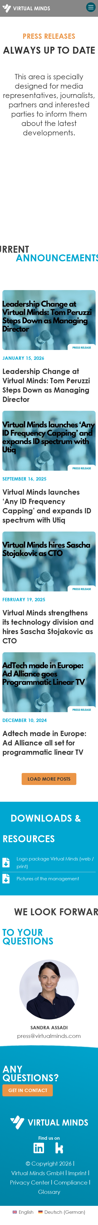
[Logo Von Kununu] (59, 1148)
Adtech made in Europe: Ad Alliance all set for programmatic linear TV (44, 742)
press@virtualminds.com (49, 1035)
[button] (49, 779)
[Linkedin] (39, 1148)
